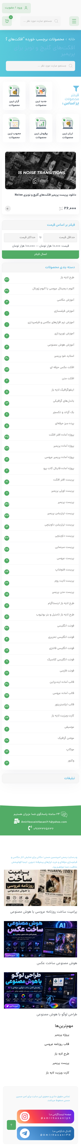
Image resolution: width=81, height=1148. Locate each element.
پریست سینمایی (64, 547)
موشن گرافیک (66, 738)
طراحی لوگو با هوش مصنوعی (57, 1014)
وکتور (71, 761)
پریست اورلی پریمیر (62, 491)
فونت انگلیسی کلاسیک (60, 660)
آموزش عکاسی (65, 300)
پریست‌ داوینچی (64, 536)
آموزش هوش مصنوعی (61, 345)
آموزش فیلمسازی (64, 311)
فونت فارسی (67, 671)
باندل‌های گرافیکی (63, 401)
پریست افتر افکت (63, 480)
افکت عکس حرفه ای (62, 367)
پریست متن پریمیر (63, 592)
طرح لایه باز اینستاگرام (61, 603)
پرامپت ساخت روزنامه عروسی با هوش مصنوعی (43, 912)
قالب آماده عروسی (63, 693)
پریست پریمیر (66, 502)
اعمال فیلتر (40, 254)
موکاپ (70, 749)
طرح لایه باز (67, 277)
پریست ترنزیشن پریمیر (60, 513)
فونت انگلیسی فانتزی (61, 648)
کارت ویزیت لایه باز (63, 716)
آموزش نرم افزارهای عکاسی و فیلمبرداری (51, 322)
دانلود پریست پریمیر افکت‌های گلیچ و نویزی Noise (45, 195)
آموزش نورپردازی (64, 334)
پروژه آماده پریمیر (63, 446)
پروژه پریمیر (62, 1035)
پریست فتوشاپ (64, 570)
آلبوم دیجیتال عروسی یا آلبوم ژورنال (53, 289)
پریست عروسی (65, 558)
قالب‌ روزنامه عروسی (56, 1044)
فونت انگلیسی (65, 626)
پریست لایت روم (64, 581)
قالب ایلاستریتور (64, 705)
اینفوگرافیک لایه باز (63, 390)
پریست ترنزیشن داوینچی (59, 525)
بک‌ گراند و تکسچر (63, 412)
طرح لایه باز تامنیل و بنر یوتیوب (55, 615)
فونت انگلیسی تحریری (61, 637)
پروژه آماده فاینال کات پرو (58, 468)
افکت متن (68, 378)
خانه (71, 39)
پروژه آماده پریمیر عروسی (59, 457)
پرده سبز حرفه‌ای (64, 423)
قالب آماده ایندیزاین (62, 682)
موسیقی (69, 727)
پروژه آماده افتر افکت (61, 435)
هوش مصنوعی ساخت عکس (57, 963)
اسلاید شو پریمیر (64, 356)
